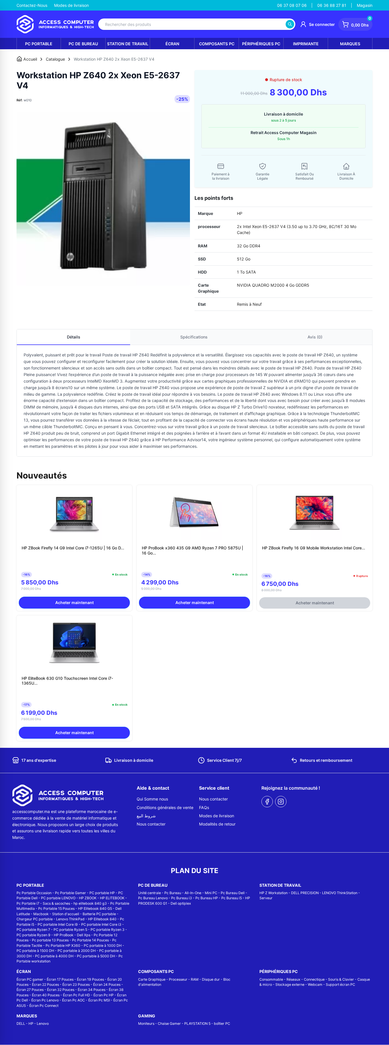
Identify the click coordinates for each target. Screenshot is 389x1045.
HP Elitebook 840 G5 (95, 908)
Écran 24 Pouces (106, 984)
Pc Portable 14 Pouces (90, 940)
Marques (350, 43)
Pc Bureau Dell (233, 893)
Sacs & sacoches (56, 903)
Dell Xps (83, 935)
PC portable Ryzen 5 (70, 929)
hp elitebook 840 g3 (90, 903)
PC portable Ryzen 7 (33, 929)
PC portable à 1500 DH (35, 950)
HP (30, 1023)
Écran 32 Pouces (60, 989)
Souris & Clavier (341, 979)
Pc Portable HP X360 (63, 945)
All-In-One (193, 893)
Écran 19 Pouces (90, 979)
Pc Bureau (172, 893)
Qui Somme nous (152, 798)
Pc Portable (38, 43)
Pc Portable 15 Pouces (56, 908)
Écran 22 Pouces (45, 984)
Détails (73, 336)
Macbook (41, 914)
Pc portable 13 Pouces (50, 940)
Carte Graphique (151, 979)
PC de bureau (83, 43)
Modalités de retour (217, 824)
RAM (194, 979)
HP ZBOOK (88, 898)
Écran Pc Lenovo (45, 1000)
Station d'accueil (65, 914)
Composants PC (216, 43)
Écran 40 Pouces (46, 995)
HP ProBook (63, 935)
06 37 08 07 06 (292, 5)
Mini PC (211, 893)
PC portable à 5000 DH (96, 956)
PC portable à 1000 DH (103, 945)
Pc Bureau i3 (181, 898)
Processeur (178, 979)
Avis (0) (315, 336)
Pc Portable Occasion (34, 893)
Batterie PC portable (99, 914)
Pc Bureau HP (206, 898)
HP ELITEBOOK (112, 898)
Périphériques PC (261, 43)
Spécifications (194, 336)
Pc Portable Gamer (70, 893)
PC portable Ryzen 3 (107, 929)
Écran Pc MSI (99, 1000)
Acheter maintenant (74, 602)
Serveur (266, 898)
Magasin (364, 5)
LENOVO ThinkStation (339, 893)
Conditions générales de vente (165, 807)
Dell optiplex (181, 903)
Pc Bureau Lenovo (153, 898)
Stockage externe (289, 984)
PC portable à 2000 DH (77, 950)
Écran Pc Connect (43, 1005)
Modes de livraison (71, 5)
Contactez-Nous (32, 5)
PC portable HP (102, 893)
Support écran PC (340, 984)
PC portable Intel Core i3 (101, 924)
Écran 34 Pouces (91, 989)
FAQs (204, 807)
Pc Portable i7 (28, 903)
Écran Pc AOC (73, 1000)
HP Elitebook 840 (102, 919)
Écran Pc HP (103, 995)
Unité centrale (149, 893)
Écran (172, 43)
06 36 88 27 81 (331, 5)
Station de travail (127, 43)
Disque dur (211, 979)
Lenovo (43, 1023)
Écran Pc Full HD (76, 995)
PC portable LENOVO (58, 898)
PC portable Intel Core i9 (58, 924)
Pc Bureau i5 (231, 898)
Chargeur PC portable (35, 919)
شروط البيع (146, 815)
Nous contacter (151, 824)
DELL (21, 1023)
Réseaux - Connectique (305, 979)
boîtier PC (222, 1023)
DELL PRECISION (305, 893)
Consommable (271, 979)
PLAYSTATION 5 (197, 1023)
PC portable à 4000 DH (54, 956)
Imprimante (306, 43)
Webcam (315, 984)
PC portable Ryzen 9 (33, 935)
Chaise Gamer (169, 1023)
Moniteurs (146, 1023)
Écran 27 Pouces (30, 989)
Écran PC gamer (30, 979)
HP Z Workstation (273, 893)
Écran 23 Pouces (76, 984)
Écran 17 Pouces (60, 979)
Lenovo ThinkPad (70, 919)
